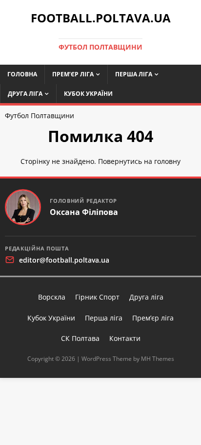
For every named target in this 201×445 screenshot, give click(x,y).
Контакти (125, 338)
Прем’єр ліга (73, 74)
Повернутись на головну (139, 161)
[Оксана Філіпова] (23, 207)
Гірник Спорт (97, 297)
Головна (22, 74)
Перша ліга (133, 74)
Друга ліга (25, 93)
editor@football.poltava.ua (64, 260)
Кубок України (88, 93)
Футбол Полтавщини (39, 115)
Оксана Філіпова (84, 212)
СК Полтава (80, 338)
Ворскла (51, 297)
